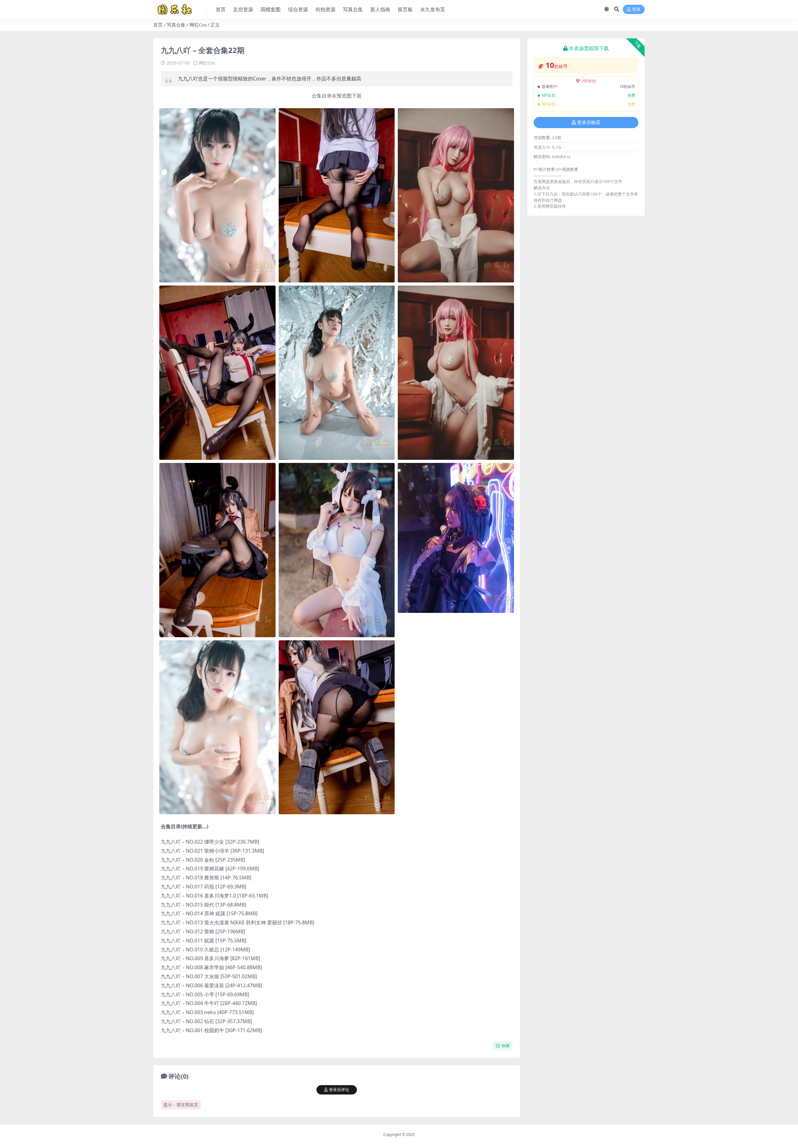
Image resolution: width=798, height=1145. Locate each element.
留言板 (405, 9)
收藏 (506, 1045)
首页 (221, 9)
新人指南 (380, 9)
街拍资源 (325, 9)
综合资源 (298, 9)
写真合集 (353, 9)
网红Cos (198, 25)
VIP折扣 (589, 81)
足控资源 (243, 9)
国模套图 (271, 9)
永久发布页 (432, 9)
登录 (636, 9)
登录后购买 (588, 122)
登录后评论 (339, 1089)
